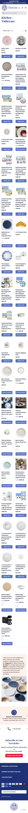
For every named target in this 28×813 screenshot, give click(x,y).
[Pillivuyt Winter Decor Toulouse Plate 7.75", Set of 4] (6, 402)
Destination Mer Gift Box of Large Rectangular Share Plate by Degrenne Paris (6, 109)
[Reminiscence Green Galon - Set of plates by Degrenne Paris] (21, 464)
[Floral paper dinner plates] (6, 255)
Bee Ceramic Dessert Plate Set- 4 (5, 474)
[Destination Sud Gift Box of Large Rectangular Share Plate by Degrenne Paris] (21, 66)
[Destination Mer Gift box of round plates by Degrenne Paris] (6, 315)
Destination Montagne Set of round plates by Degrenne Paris (21, 506)
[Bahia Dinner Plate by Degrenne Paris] (6, 224)
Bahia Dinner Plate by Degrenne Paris (6, 234)
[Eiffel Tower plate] (6, 40)
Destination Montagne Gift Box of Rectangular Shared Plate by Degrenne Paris (6, 294)
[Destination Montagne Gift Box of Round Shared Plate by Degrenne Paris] (21, 282)
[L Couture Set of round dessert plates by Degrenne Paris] (6, 557)
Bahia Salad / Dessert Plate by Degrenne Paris (6, 596)
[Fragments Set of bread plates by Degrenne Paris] (21, 557)
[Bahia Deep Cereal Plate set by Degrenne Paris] (21, 586)
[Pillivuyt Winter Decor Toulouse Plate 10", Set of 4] (6, 432)
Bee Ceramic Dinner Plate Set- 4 (21, 442)
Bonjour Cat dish (21, 48)
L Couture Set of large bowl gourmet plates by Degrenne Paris (6, 537)
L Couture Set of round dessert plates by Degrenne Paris (6, 567)
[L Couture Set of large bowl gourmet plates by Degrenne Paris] (6, 525)
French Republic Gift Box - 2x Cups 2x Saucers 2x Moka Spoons (6, 506)
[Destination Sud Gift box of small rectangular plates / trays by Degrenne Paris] (21, 159)
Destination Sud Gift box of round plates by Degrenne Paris (6, 170)
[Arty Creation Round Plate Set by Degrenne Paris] (6, 620)
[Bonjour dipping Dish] (21, 345)
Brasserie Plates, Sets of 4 (21, 380)
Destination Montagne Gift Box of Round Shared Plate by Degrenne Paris (21, 293)
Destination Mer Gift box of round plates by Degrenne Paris (6, 326)
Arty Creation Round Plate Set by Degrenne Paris (6, 630)
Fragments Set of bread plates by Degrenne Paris (20, 567)
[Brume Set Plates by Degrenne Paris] (6, 66)
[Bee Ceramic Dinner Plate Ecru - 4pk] (6, 371)
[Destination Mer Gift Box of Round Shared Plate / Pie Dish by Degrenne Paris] (6, 191)
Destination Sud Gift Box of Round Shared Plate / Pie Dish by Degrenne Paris (21, 110)
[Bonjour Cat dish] (21, 40)
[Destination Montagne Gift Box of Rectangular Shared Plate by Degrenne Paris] (6, 282)
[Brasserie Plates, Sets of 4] (21, 371)
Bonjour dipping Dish (21, 354)
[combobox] (14, 13)
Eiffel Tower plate (5, 49)
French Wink (7, 796)
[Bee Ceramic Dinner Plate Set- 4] (21, 432)
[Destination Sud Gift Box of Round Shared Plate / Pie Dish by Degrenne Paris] (21, 98)
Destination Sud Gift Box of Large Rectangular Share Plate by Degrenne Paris (21, 78)
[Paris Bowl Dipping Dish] (6, 345)
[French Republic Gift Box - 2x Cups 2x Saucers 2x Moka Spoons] (6, 495)
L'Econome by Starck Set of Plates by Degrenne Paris (20, 326)
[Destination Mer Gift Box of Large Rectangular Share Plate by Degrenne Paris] (6, 98)
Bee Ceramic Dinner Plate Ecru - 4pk (6, 380)
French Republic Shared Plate (21, 265)
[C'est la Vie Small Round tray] (6, 131)
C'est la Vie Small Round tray (6, 140)
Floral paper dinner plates (5, 265)
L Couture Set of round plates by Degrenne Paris (21, 535)
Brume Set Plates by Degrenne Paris (6, 76)
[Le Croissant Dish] (21, 224)
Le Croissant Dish (21, 232)
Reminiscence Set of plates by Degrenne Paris (20, 141)
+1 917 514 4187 (16, 729)
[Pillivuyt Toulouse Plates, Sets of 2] (21, 402)
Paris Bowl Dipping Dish (5, 354)
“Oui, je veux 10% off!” (14, 755)
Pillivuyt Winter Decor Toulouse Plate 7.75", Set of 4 (6, 413)
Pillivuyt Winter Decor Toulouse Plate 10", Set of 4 (6, 442)
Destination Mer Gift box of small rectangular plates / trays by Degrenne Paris (21, 202)
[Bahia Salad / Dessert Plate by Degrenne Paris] (6, 586)
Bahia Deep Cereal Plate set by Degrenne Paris (21, 597)
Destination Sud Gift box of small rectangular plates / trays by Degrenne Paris (21, 171)
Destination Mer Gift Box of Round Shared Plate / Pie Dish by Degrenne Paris (6, 203)
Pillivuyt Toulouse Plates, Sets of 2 (21, 412)
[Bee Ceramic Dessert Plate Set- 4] (6, 464)
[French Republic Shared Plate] (21, 255)
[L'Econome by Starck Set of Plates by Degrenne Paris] (21, 315)
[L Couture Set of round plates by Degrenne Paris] (21, 525)
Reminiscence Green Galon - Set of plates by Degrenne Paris (20, 474)
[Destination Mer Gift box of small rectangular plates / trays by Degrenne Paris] (21, 191)
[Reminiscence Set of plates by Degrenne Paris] (21, 131)
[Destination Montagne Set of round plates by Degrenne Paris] (21, 495)
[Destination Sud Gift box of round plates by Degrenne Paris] (6, 159)
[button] (22, 7)
